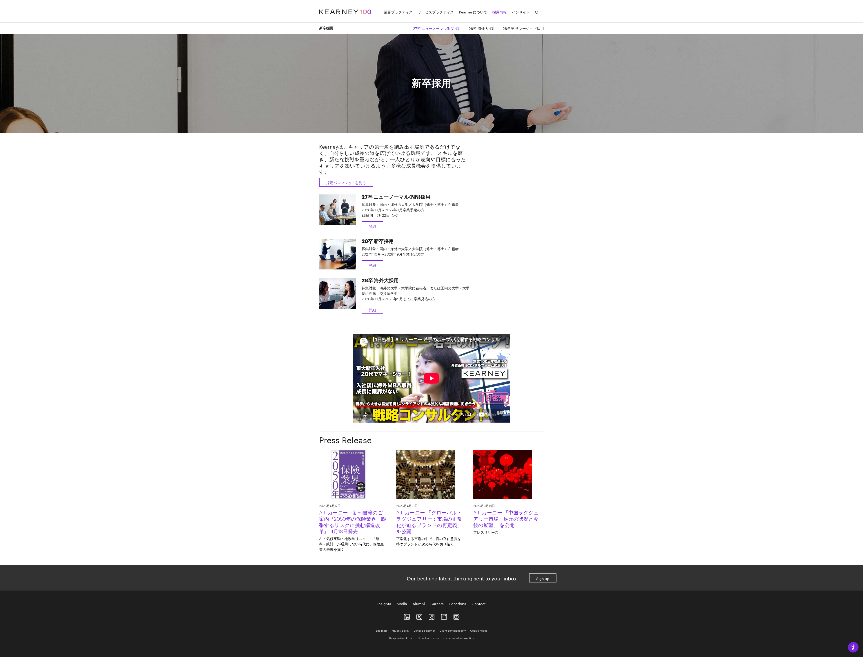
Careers (437, 603)
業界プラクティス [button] (398, 11)
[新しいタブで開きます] (407, 616)
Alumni (419, 603)
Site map (381, 630)
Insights (384, 603)
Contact (479, 603)
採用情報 (499, 11)
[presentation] (352, 530)
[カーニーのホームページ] (345, 11)
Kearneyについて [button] (473, 11)
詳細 (372, 226)
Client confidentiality (453, 630)
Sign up (542, 578)
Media (402, 603)
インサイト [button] (521, 11)
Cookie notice (478, 630)
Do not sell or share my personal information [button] (446, 637)
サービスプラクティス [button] (436, 11)
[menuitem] (434, 28)
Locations (457, 603)
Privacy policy (400, 630)
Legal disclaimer (424, 630)
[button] (537, 12)
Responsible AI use (401, 637)
